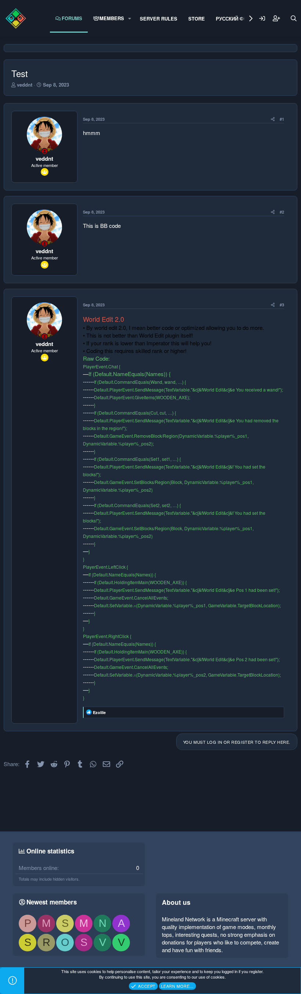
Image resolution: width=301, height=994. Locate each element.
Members (111, 18)
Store (196, 18)
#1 (282, 119)
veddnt (24, 84)
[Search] (293, 18)
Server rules (158, 18)
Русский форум (237, 18)
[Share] (272, 119)
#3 (282, 304)
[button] (129, 18)
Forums (72, 18)
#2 (282, 212)
